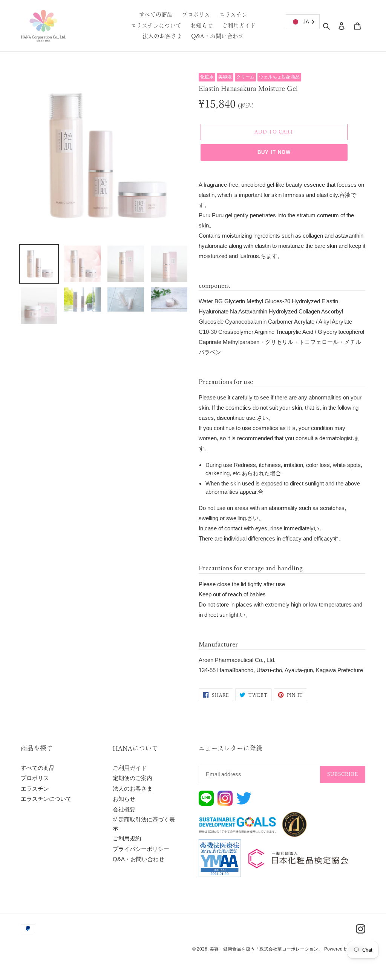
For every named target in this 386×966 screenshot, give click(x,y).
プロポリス (35, 778)
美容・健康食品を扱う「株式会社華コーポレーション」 (266, 949)
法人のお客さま (132, 788)
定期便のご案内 (132, 778)
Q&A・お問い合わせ (138, 859)
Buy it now (274, 152)
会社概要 (124, 809)
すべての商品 (38, 768)
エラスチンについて (46, 799)
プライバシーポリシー (141, 849)
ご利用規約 (127, 838)
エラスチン (35, 788)
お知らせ (124, 799)
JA (306, 22)
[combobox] (303, 21)
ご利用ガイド (130, 768)
